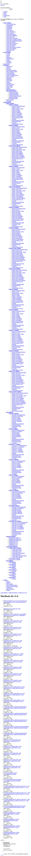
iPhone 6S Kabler (16, 233)
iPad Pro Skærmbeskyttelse (18, 430)
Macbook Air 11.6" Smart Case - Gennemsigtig (14, 615)
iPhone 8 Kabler (16, 130)
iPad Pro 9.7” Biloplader (17, 452)
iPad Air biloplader (16, 482)
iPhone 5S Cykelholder (17, 359)
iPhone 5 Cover (15, 312)
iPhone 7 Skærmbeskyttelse (18, 167)
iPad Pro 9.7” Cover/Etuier (18, 446)
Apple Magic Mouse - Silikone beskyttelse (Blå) (14, 708)
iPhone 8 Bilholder (16, 133)
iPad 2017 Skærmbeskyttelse (18, 414)
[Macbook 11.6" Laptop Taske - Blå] (12, 739)
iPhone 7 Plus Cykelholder (18, 194)
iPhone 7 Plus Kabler (17, 192)
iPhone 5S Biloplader (17, 361)
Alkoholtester (9, 66)
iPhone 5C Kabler (16, 335)
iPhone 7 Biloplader (16, 176)
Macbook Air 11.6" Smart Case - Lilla (12, 648)
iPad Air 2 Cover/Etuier (17, 462)
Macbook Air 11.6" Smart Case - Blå (11, 608)
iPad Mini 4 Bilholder (17, 512)
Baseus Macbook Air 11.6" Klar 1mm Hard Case (14, 602)
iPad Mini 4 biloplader (17, 513)
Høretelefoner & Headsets (18, 120)
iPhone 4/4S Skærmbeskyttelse (19, 372)
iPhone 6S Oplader (16, 234)
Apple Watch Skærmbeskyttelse (19, 555)
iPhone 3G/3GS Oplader (17, 399)
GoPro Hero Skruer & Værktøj (13, 47)
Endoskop (8, 69)
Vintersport (8, 62)
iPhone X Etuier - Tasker (17, 108)
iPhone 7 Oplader (16, 172)
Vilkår (4, 14)
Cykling (8, 53)
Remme (8, 81)
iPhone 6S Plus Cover (17, 250)
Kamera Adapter (10, 99)
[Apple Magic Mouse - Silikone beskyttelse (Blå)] (15, 706)
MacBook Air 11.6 (13, 544)
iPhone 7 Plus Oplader (17, 193)
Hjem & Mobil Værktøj (11, 71)
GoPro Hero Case (10, 37)
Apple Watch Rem (16, 554)
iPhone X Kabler (16, 110)
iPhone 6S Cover (16, 230)
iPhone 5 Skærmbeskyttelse (18, 311)
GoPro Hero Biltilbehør (11, 35)
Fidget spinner (9, 583)
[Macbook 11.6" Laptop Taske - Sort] (12, 766)
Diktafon (8, 67)
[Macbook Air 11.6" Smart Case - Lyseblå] (13, 653)
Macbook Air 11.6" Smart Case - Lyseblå (12, 655)
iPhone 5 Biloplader (16, 320)
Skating (8, 60)
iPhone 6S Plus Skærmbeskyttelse (20, 249)
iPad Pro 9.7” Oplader (17, 449)
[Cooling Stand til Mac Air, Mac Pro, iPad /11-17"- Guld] (16, 792)
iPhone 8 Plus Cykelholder (18, 156)
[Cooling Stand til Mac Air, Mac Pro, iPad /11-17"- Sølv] (16, 799)
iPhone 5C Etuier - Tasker (18, 334)
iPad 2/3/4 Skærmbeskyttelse (18, 491)
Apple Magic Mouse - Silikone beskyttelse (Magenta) (15, 727)
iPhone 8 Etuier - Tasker (17, 129)
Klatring (8, 55)
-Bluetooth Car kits (13, 92)
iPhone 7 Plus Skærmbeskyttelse (19, 188)
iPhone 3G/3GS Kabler (17, 396)
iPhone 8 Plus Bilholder (17, 153)
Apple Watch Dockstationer (18, 553)
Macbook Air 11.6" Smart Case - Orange (12, 661)
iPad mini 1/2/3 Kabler (17, 525)
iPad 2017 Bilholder (16, 420)
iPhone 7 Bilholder (16, 174)
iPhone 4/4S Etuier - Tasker (18, 375)
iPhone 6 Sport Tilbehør (17, 300)
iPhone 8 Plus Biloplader (17, 154)
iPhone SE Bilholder (16, 215)
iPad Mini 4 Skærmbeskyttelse (19, 507)
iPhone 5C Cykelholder (17, 339)
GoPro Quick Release (11, 48)
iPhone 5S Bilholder (16, 358)
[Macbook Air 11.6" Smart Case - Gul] (12, 633)
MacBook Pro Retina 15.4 (15, 539)
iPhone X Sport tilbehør (17, 116)
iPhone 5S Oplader (16, 357)
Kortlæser (8, 51)
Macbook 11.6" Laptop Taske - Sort (11, 767)
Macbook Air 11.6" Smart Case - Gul (11, 635)
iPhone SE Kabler (16, 212)
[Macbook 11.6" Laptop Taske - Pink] (12, 759)
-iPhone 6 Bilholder (16, 298)
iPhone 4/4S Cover (16, 373)
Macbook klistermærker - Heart (10, 820)
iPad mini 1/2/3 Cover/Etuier (18, 523)
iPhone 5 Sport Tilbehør (17, 321)
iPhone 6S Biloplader (17, 238)
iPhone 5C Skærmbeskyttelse (18, 331)
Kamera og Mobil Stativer (12, 75)
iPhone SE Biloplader (17, 217)
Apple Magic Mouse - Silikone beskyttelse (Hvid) (14, 714)
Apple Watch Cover (16, 551)
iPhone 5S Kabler (16, 355)
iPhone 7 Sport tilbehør (17, 177)
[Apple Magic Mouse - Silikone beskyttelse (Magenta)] (16, 726)
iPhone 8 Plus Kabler (17, 151)
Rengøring (8, 83)
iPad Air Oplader (16, 480)
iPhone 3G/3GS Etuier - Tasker (19, 395)
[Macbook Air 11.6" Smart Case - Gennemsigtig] (14, 614)
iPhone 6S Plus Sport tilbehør (19, 259)
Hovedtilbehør (9, 25)
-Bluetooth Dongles (13, 93)
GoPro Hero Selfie (10, 46)
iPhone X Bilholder (16, 112)
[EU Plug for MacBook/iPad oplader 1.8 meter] (14, 806)
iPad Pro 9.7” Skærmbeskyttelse (19, 445)
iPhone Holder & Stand (17, 124)
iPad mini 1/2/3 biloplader (18, 528)
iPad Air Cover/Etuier (17, 477)
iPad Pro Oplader (16, 434)
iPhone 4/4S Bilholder (17, 379)
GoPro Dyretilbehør (10, 31)
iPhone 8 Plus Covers (17, 148)
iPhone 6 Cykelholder (17, 297)
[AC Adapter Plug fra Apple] (10, 772)
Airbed (8, 581)
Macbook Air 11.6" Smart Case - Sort (12, 681)
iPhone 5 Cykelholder (17, 318)
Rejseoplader (9, 80)
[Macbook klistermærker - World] (11, 832)
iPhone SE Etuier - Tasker (18, 211)
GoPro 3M (8, 29)
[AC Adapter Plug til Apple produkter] (12, 779)
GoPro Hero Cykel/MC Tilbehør (13, 39)
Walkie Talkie (9, 87)
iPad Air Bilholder (16, 481)
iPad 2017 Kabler (16, 417)
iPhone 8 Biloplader (16, 135)
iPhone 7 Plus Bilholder (17, 195)
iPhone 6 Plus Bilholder (17, 276)
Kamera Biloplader (10, 74)
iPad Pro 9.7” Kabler (17, 448)
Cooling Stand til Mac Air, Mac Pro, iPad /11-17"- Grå (15, 787)
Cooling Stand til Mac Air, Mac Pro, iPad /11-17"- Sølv (16, 800)
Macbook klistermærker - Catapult (11, 813)
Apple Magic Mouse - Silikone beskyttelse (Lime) (14, 721)
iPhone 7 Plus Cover (16, 189)
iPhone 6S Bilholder (16, 235)
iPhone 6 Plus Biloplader (17, 279)
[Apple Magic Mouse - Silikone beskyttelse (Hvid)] (15, 713)
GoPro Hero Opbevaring (12, 43)
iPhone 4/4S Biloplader (17, 381)
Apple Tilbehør (4, 592)
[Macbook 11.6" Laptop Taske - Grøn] (12, 746)
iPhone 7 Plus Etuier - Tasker (18, 190)
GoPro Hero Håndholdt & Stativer (14, 40)
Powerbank (9, 101)
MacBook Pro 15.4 (13, 541)
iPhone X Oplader (16, 111)
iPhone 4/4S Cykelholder (18, 380)
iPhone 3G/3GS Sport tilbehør (19, 403)
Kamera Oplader (10, 76)
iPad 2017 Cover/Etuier (17, 416)
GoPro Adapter (9, 30)
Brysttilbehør (9, 28)
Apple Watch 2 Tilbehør (14, 558)
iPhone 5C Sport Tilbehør (18, 341)
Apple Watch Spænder (17, 557)
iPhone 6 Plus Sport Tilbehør (18, 280)
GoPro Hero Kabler (10, 42)
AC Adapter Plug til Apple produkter (11, 780)
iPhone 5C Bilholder (16, 338)
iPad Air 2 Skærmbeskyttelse (18, 461)
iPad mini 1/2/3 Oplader (17, 526)
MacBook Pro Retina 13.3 (15, 540)
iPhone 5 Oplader (16, 316)
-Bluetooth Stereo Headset (15, 95)
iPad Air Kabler (15, 478)
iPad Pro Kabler (15, 432)
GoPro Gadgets (9, 33)
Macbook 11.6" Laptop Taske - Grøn (11, 747)
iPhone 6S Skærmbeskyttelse (18, 229)
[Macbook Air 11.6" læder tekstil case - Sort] (13, 700)
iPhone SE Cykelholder (17, 216)
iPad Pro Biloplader (16, 436)
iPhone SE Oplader (16, 213)
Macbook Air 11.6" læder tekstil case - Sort (13, 701)
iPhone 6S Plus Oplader (17, 254)
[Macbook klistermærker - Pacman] (11, 825)
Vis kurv (2, 5)
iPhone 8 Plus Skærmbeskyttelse (19, 147)
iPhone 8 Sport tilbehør (17, 136)
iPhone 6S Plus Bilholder (18, 256)
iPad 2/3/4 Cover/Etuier (17, 493)
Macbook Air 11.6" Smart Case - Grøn (12, 622)
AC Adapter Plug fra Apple (9, 774)
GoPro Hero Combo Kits (12, 38)
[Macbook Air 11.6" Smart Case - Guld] (12, 640)
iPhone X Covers (16, 107)
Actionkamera (6, 63)
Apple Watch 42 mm (17, 549)
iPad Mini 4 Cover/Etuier (18, 508)
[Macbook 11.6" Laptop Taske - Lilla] (12, 753)
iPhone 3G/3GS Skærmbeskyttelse (20, 393)
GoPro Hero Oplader (11, 44)
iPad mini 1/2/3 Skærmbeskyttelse (20, 522)
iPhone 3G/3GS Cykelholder (18, 402)
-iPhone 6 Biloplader (17, 299)
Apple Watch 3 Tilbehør (14, 559)
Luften (7, 56)
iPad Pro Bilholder (16, 435)
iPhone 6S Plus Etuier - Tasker (19, 252)
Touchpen (14, 122)
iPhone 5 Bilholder (16, 317)
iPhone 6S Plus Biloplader (18, 258)
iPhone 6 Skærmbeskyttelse (18, 290)
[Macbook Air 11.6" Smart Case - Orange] (13, 660)
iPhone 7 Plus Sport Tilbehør (18, 198)
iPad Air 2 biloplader (17, 467)
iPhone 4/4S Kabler (16, 376)
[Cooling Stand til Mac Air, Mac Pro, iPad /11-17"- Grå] (16, 786)
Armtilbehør (9, 26)
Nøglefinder (9, 79)
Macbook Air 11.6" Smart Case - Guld (12, 641)
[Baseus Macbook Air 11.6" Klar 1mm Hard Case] (15, 600)
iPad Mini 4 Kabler (16, 509)
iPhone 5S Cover (16, 353)
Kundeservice (6, 15)
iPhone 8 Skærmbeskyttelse (18, 126)
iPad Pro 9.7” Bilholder (17, 450)
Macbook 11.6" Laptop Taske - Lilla (11, 754)
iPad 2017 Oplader (16, 418)
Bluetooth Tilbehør (13, 97)
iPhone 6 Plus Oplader (17, 275)
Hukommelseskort (10, 49)
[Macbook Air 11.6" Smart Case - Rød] (12, 673)
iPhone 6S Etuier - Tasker (18, 231)
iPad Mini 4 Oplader (16, 510)
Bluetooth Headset (13, 98)
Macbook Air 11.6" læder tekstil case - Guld (13, 694)
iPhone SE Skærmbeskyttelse (18, 208)
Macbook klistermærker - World (10, 833)
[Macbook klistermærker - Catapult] (11, 812)
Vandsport (8, 61)
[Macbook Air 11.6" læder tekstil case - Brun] (14, 686)
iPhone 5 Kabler (16, 315)
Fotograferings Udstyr (11, 70)
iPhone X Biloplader (16, 115)
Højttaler (8, 88)
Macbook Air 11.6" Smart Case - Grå (11, 628)
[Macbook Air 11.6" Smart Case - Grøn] (12, 620)
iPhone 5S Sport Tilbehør (18, 362)
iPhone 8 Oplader (16, 131)
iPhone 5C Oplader (16, 336)
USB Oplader (9, 85)
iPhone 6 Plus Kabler (17, 274)
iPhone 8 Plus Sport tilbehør (18, 157)
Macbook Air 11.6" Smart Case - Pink (12, 668)
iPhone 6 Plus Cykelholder (18, 277)
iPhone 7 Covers (16, 168)
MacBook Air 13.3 (13, 545)
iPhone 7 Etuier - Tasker (17, 170)
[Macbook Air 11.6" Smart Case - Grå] (12, 627)
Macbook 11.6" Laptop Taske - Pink (11, 761)
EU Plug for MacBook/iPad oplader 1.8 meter (13, 807)
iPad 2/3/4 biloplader (17, 498)
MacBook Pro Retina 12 (14, 537)
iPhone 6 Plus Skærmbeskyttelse (19, 270)
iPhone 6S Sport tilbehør (17, 239)
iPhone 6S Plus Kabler (17, 253)
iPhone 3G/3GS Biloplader (18, 400)
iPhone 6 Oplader (16, 295)
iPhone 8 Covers (16, 128)
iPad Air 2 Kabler (16, 463)
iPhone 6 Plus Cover (16, 271)
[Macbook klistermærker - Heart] (11, 819)
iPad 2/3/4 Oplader (16, 495)
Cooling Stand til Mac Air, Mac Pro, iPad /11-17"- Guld (16, 794)
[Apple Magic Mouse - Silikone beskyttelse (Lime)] (15, 720)
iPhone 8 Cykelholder (17, 134)
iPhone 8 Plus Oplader (17, 152)
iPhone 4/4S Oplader (17, 377)
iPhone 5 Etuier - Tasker (17, 313)
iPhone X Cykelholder (17, 113)
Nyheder (5, 11)
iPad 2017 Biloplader (17, 421)
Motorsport (8, 57)
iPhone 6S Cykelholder (17, 236)
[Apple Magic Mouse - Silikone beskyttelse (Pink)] (15, 733)
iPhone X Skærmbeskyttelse (18, 106)
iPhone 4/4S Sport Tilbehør (18, 382)
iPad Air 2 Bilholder (16, 466)
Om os (4, 16)
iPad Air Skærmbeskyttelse (18, 476)
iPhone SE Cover (16, 209)
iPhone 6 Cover (15, 291)
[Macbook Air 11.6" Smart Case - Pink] (12, 667)
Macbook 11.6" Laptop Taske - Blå (11, 741)
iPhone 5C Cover (16, 332)
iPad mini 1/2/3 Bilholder (18, 527)
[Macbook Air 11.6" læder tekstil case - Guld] (14, 693)
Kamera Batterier (10, 72)
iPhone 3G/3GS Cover (17, 394)
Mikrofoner (9, 78)
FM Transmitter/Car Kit (17, 117)
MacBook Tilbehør (13, 592)
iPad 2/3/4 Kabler (16, 494)
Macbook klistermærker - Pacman (11, 827)
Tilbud (4, 13)
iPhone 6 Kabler (16, 294)
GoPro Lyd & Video (11, 24)
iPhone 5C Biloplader (17, 340)
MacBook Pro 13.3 (13, 542)
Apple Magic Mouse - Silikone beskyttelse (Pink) (14, 734)
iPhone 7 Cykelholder (17, 175)
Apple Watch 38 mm (17, 550)
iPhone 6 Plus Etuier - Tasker (18, 272)
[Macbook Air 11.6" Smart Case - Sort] (12, 680)
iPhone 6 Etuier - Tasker (17, 293)
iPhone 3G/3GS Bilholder (18, 398)
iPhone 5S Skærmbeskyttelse (18, 352)
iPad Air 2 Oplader (16, 464)
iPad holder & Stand (16, 426)
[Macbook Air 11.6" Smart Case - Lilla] (12, 647)
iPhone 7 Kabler (16, 171)
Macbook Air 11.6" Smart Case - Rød (12, 674)
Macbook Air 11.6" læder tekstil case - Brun (13, 688)
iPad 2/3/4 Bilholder (16, 496)
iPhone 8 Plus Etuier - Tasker (18, 149)
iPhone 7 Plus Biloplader (17, 197)
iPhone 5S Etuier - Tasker (18, 354)
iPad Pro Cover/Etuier (17, 431)
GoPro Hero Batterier (11, 34)
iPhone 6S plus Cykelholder (18, 257)
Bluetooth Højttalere (13, 94)
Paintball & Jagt (10, 58)
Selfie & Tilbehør (10, 84)
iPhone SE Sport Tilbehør (18, 218)
